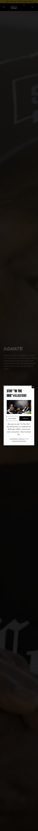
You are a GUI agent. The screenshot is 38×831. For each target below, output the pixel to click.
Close (33, 386)
